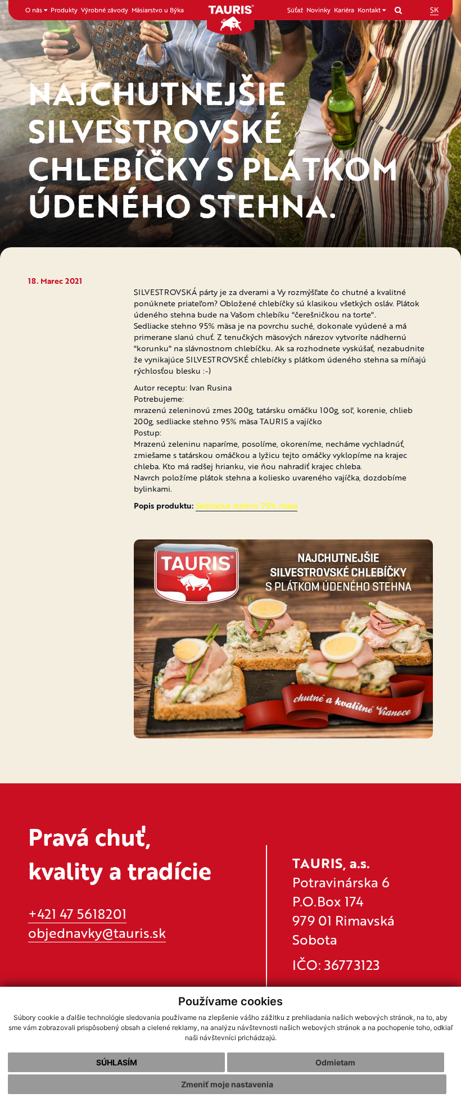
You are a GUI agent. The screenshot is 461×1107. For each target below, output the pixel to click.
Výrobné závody (104, 10)
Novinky (318, 10)
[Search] (398, 9)
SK (434, 9)
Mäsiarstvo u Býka (158, 10)
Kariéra (344, 10)
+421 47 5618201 (77, 913)
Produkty (64, 10)
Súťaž (295, 10)
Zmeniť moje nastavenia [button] (227, 1084)
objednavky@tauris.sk (97, 932)
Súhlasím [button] (116, 1062)
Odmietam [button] (335, 1062)
